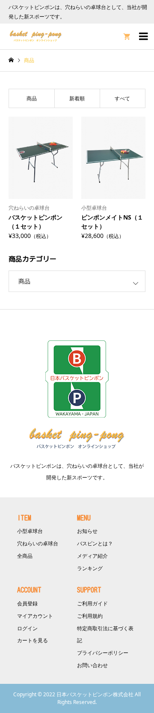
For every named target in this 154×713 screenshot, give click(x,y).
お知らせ (87, 531)
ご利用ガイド (92, 603)
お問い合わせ (92, 665)
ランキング (90, 568)
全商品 (25, 556)
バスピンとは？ (95, 543)
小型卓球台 (30, 531)
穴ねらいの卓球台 (37, 543)
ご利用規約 (90, 616)
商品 (24, 281)
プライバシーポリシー (102, 652)
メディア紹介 (92, 556)
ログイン (27, 628)
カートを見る (32, 640)
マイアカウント (35, 616)
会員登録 (27, 603)
